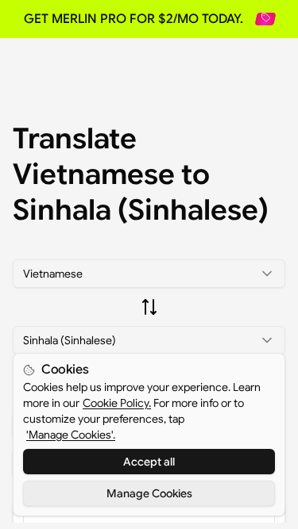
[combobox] (149, 273)
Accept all (149, 461)
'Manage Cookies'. (70, 434)
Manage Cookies (149, 493)
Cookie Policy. (117, 403)
